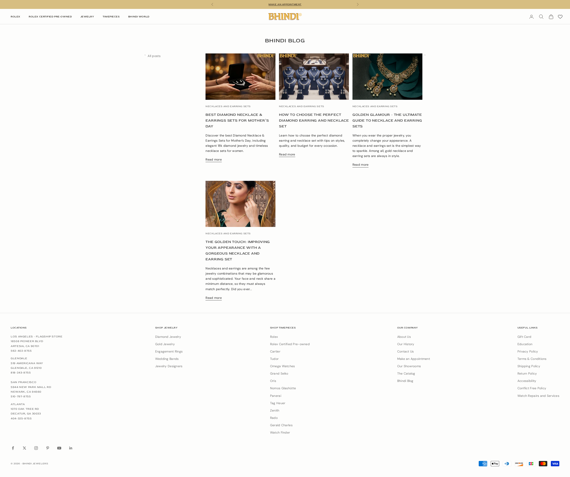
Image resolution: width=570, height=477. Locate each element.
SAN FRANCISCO (23, 382)
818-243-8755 (21, 372)
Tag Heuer (277, 403)
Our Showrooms (409, 366)
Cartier (275, 351)
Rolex (15, 16)
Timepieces (111, 16)
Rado (274, 418)
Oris (273, 381)
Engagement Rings (169, 351)
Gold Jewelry (165, 344)
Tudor (274, 359)
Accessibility (526, 381)
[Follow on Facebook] (13, 448)
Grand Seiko (279, 373)
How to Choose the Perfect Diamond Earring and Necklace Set (314, 120)
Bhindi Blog (405, 381)
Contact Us (405, 351)
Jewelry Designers (169, 366)
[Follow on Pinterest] (47, 448)
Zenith (274, 410)
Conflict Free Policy (531, 388)
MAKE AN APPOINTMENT (285, 4)
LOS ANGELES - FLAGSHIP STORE (37, 336)
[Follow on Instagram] (36, 448)
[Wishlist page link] (560, 16)
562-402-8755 (21, 351)
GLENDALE (19, 358)
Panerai (275, 396)
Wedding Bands (167, 359)
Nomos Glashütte (283, 388)
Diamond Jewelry (168, 337)
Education (525, 344)
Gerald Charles (281, 425)
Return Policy (527, 373)
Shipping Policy (528, 366)
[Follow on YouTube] (59, 448)
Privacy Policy (527, 351)
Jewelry (87, 16)
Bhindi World (138, 16)
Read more (214, 159)
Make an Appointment (413, 359)
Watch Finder (280, 432)
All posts (154, 56)
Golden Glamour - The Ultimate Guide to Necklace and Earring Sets (387, 120)
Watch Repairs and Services (538, 396)
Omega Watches (282, 366)
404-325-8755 (21, 418)
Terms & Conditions (532, 359)
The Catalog (406, 373)
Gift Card (524, 337)
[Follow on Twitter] (24, 448)
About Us (404, 337)
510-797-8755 (21, 396)
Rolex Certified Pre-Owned (50, 16)
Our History (405, 344)
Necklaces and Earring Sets (228, 106)
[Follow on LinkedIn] (71, 448)
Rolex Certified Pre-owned (290, 344)
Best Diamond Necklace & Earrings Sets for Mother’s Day (237, 120)
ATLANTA (18, 404)
